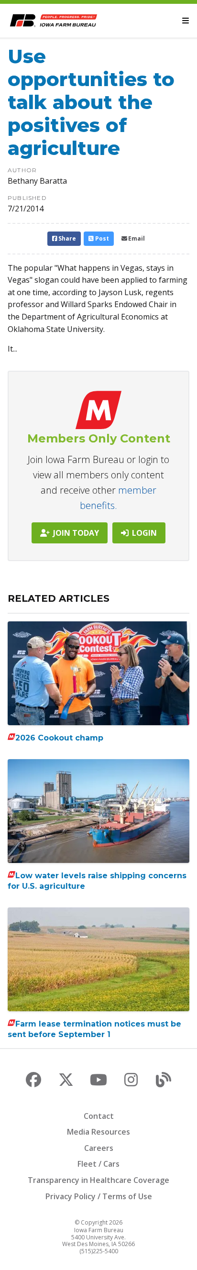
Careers (98, 1148)
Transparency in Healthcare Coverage (98, 1180)
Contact (99, 1116)
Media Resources (98, 1131)
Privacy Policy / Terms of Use (98, 1196)
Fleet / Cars (98, 1164)
